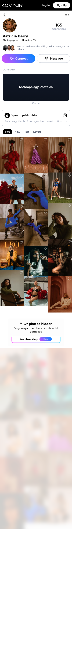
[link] (36, 87)
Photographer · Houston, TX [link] (19, 40)
